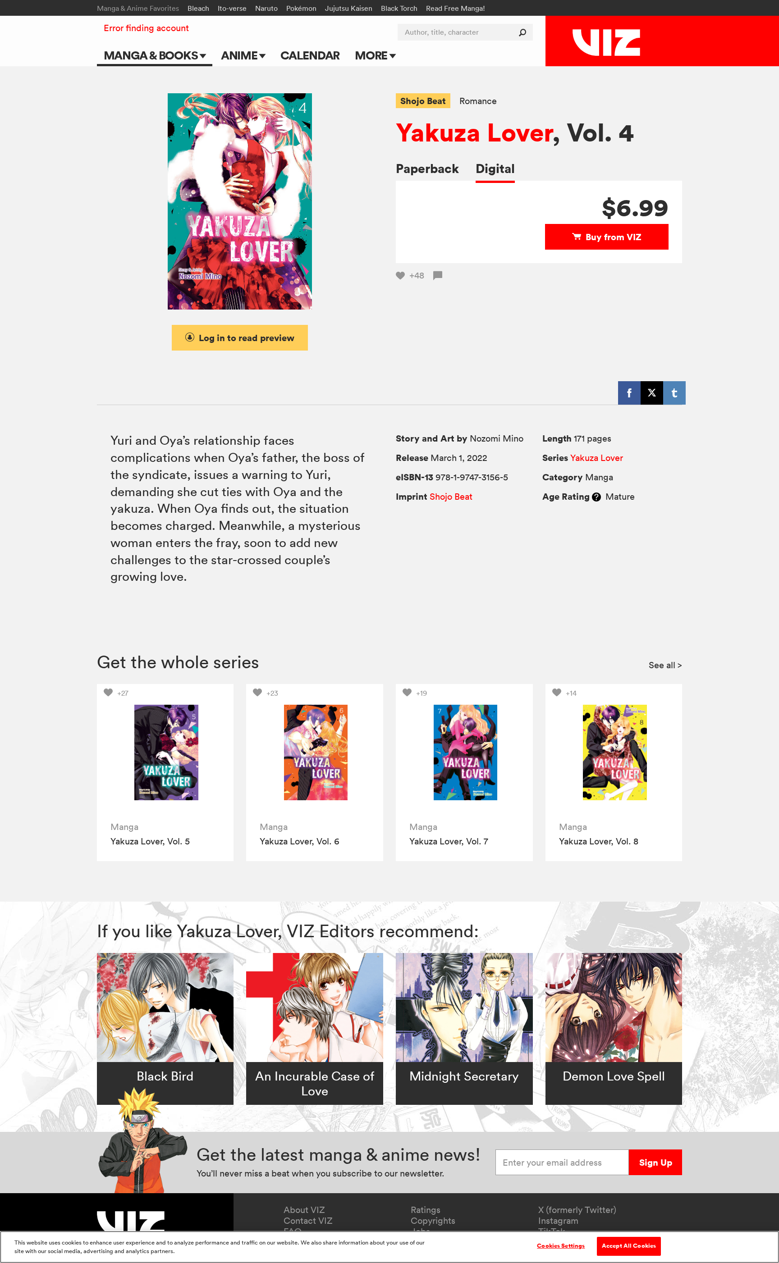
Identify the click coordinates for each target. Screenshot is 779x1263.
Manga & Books (152, 55)
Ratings (425, 1209)
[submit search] (524, 32)
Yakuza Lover (474, 132)
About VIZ (304, 1209)
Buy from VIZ (614, 237)
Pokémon (301, 8)
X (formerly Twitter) (577, 1209)
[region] (389, 1247)
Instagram (558, 1220)
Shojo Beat (423, 101)
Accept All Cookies (629, 1246)
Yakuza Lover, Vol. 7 (448, 841)
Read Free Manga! (455, 8)
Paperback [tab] (427, 168)
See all (665, 665)
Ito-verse (232, 8)
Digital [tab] (495, 168)
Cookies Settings (561, 1246)
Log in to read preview (246, 338)
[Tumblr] (674, 393)
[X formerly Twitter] (652, 393)
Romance (478, 101)
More (372, 55)
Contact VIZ (308, 1220)
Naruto (266, 8)
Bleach (198, 8)
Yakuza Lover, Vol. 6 (299, 841)
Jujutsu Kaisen (348, 8)
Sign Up (655, 1162)
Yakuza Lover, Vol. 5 (150, 841)
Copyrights (433, 1220)
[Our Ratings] (596, 496)
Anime (240, 55)
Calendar (309, 55)
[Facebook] (629, 393)
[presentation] (165, 752)
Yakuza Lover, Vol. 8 (598, 841)
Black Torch (399, 8)
